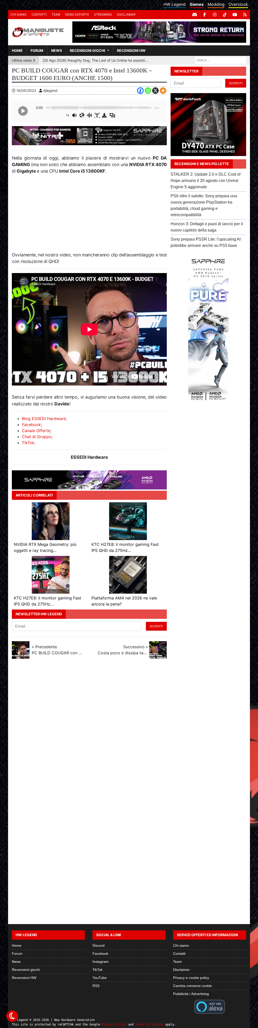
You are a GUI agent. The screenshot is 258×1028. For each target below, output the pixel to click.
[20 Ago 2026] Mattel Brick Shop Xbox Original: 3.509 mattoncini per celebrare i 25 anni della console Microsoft (95, 60)
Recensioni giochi (87, 50)
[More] (163, 90)
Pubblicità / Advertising (191, 994)
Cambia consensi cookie (192, 986)
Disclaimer (126, 14)
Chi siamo (18, 14)
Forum (36, 50)
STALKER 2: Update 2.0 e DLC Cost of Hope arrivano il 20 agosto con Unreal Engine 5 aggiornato (205, 180)
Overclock (238, 4)
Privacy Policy (114, 1024)
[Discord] (194, 14)
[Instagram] (215, 14)
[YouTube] (235, 14)
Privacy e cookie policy (191, 978)
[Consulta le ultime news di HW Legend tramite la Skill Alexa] (209, 1006)
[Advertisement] (89, 215)
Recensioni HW (131, 50)
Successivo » (123, 649)
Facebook (31, 424)
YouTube (99, 978)
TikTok (28, 442)
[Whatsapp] (148, 90)
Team (56, 14)
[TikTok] (225, 14)
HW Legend (175, 4)
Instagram (100, 962)
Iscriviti (156, 626)
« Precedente (57, 649)
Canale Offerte (36, 430)
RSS (96, 986)
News (56, 50)
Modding (216, 4)
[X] (155, 90)
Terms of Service (149, 1024)
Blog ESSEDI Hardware (44, 418)
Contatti (39, 14)
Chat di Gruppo (36, 436)
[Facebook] (205, 14)
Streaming (103, 14)
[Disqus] (129, 730)
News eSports (77, 14)
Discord (98, 945)
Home (17, 50)
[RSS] (245, 14)
